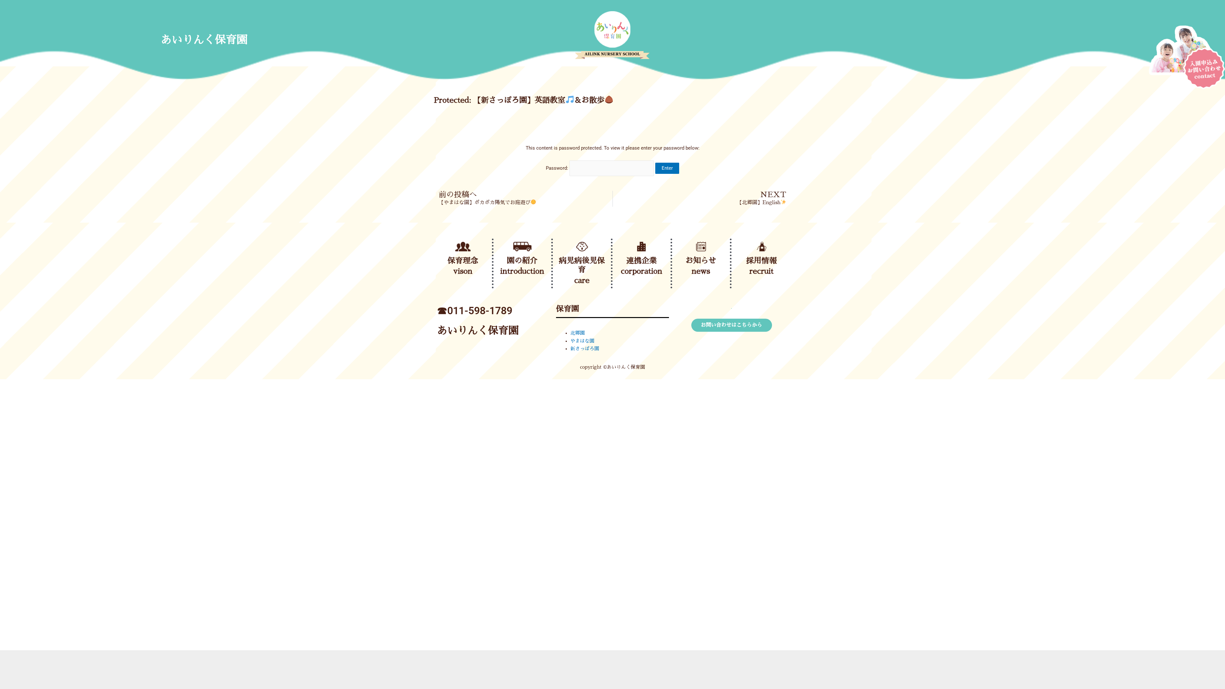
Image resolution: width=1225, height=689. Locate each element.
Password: (557, 168)
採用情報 (761, 260)
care (582, 280)
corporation (641, 271)
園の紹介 (522, 260)
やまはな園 (582, 340)
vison (462, 271)
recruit (761, 271)
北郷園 (577, 332)
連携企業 (641, 260)
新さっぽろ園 (584, 348)
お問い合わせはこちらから (731, 325)
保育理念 (463, 260)
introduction (522, 271)
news (701, 271)
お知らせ (701, 260)
